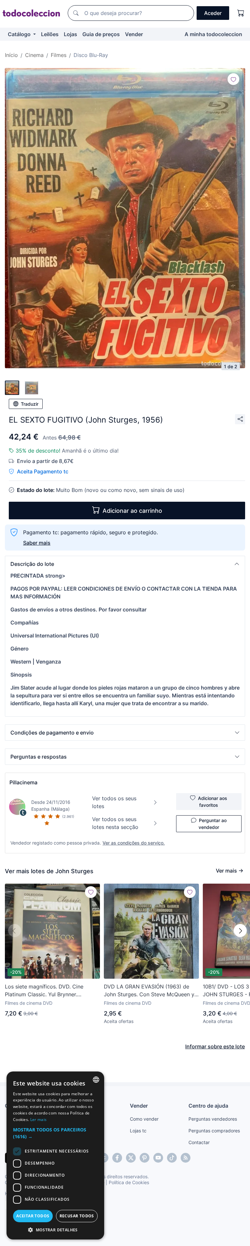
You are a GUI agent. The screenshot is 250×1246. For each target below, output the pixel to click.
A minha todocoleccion (213, 34)
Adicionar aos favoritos (212, 801)
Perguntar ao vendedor (213, 824)
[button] (125, 564)
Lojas (70, 34)
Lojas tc (138, 1130)
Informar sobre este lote (215, 1046)
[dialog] (55, 1155)
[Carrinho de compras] (241, 13)
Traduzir (29, 404)
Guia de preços (101, 34)
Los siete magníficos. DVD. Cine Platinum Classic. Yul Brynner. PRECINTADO (44, 990)
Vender (134, 34)
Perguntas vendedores (212, 1119)
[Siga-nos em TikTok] (172, 1158)
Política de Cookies (129, 1182)
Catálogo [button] (20, 34)
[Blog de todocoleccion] (185, 1158)
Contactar (199, 1142)
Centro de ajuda (208, 1105)
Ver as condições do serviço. (134, 843)
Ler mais (38, 1119)
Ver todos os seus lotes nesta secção (115, 823)
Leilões (50, 34)
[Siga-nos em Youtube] (158, 1158)
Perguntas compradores (214, 1130)
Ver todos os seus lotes (114, 802)
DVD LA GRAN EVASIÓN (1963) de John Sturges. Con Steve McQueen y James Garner (149, 990)
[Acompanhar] (233, 79)
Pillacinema (23, 782)
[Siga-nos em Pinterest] (144, 1158)
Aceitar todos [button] (32, 1216)
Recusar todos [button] (77, 1216)
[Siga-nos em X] (131, 1158)
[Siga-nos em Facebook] (117, 1158)
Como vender (144, 1119)
